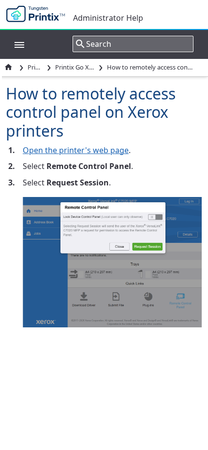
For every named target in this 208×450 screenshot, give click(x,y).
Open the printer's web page (76, 150)
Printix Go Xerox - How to (75, 67)
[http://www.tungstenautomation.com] (38, 14)
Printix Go (35, 67)
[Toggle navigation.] (14, 44)
